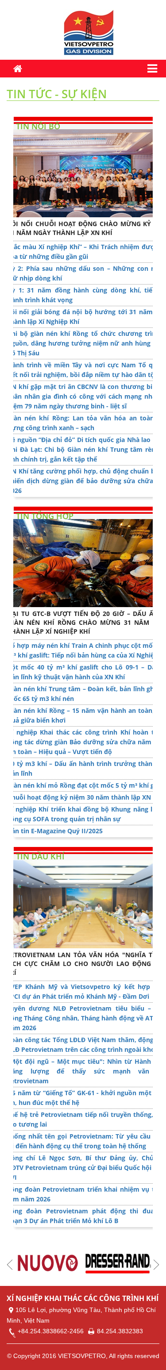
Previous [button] (10, 1264)
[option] (48, 1263)
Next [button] (156, 1264)
